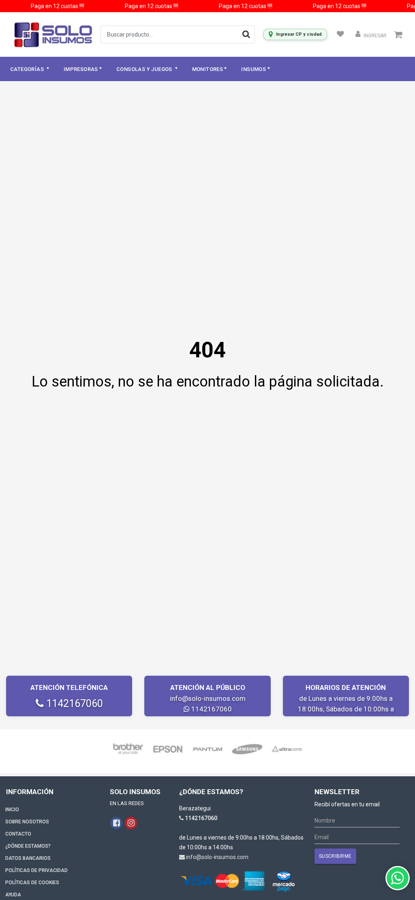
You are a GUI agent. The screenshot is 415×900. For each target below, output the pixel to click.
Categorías (27, 69)
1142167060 (73, 703)
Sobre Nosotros (27, 822)
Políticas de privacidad (36, 870)
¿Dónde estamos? (28, 846)
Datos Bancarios (28, 858)
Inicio (12, 809)
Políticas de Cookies (32, 882)
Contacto (18, 834)
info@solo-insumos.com (208, 698)
